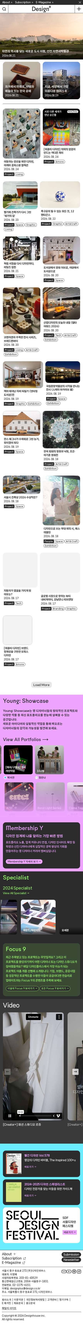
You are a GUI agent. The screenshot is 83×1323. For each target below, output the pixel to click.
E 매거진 (6, 1303)
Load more (41, 685)
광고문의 (30, 1303)
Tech (58, 335)
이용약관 (18, 1299)
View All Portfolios (22, 739)
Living (19, 174)
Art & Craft (71, 224)
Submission (71, 1254)
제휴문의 (18, 1303)
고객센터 (52, 1299)
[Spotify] (74, 1271)
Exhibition (11, 354)
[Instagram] (79, 1271)
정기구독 (64, 1299)
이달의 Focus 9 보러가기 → (22, 988)
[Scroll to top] (79, 1298)
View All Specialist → (16, 893)
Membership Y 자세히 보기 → (24, 861)
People (49, 541)
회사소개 (6, 1299)
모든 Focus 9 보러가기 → (55, 988)
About (6, 2)
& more (60, 161)
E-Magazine (43, 2)
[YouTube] (68, 1271)
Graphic (31, 225)
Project (9, 174)
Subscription (23, 2)
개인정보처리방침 (35, 1299)
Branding (58, 608)
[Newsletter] (63, 1271)
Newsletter (71, 1259)
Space (19, 225)
